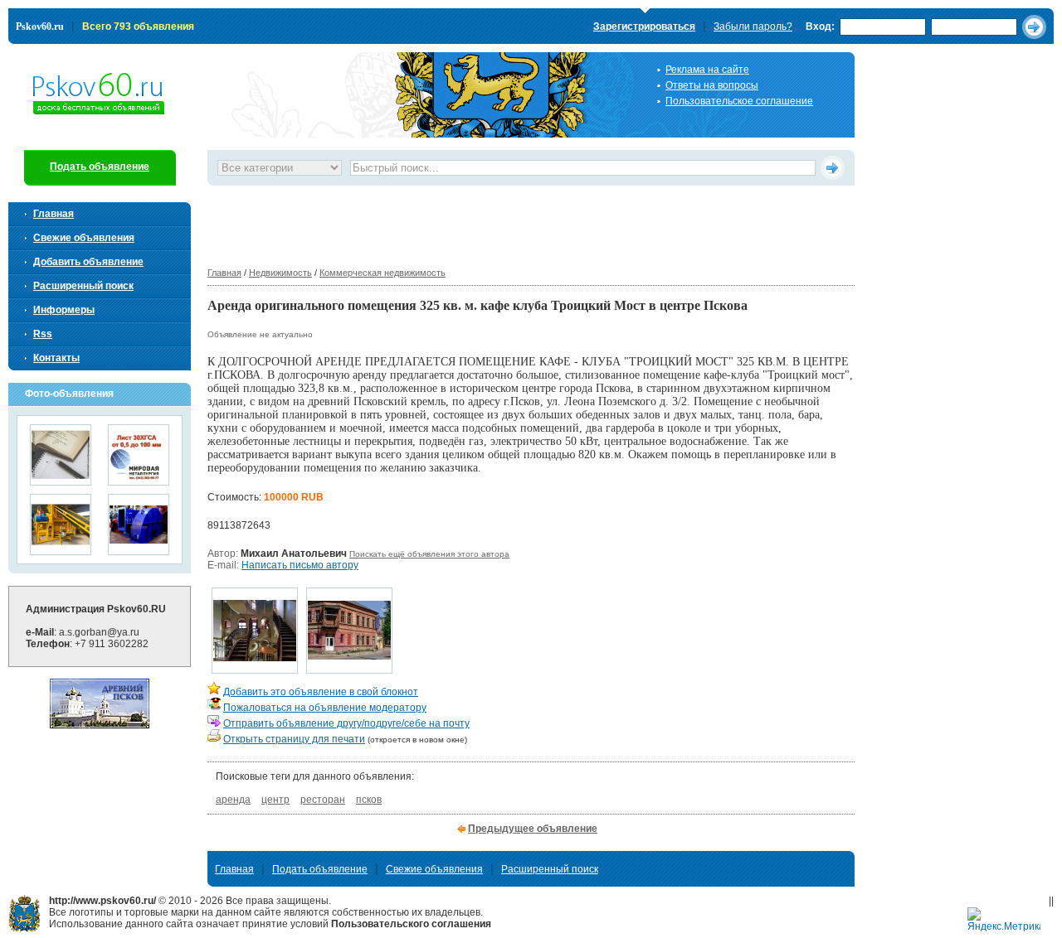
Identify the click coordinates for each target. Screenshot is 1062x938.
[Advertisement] (509, 223)
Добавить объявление (88, 262)
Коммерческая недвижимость (382, 273)
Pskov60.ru (40, 26)
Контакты (56, 358)
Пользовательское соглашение (739, 101)
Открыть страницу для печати (294, 739)
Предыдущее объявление (532, 828)
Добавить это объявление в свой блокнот (320, 692)
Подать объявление (99, 166)
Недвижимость (280, 273)
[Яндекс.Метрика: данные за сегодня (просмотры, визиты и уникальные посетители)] (1003, 920)
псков (369, 799)
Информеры (64, 310)
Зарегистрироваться (644, 26)
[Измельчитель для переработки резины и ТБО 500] (61, 550)
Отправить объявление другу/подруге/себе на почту (346, 723)
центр (275, 799)
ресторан (322, 799)
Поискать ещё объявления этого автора (429, 553)
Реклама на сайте (707, 69)
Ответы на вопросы (711, 85)
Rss (42, 334)
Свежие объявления (83, 238)
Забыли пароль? (753, 26)
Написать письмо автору (299, 565)
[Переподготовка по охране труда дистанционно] (61, 480)
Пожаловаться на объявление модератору (324, 707)
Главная (224, 273)
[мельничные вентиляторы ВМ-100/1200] (139, 550)
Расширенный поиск (83, 286)
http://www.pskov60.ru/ (24, 913)
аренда (233, 799)
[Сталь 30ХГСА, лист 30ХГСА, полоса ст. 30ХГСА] (139, 480)
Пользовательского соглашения (411, 924)
